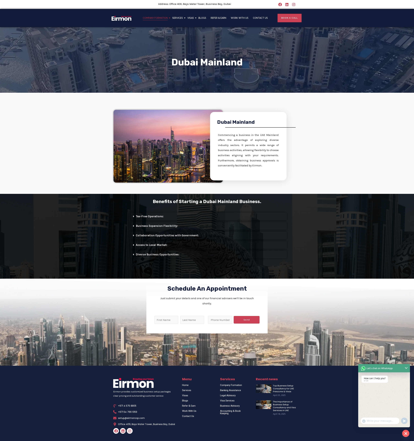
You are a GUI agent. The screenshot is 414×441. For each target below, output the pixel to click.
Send (247, 319)
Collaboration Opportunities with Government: (167, 235)
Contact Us (260, 18)
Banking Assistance (230, 390)
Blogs (202, 18)
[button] (209, 216)
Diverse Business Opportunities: (157, 254)
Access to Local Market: (151, 245)
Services (177, 18)
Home (185, 385)
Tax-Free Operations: (150, 216)
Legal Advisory (228, 395)
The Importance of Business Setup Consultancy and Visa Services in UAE (284, 406)
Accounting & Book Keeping (230, 412)
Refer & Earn (218, 18)
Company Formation (155, 18)
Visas (190, 18)
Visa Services (227, 400)
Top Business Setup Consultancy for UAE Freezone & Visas (283, 388)
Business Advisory (230, 405)
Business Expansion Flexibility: (157, 225)
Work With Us (239, 18)
